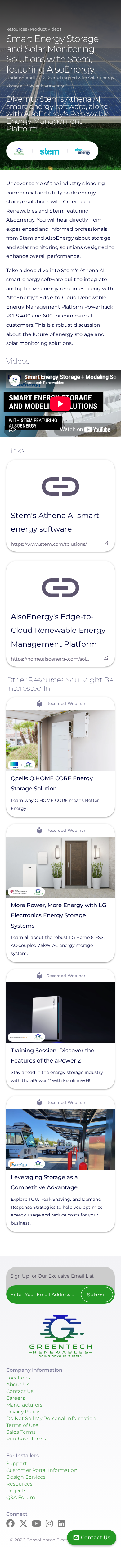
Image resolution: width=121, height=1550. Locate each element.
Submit (97, 1295)
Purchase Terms (26, 1439)
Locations (18, 1378)
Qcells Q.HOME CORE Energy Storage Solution (52, 783)
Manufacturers (24, 1405)
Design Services (26, 1477)
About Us (17, 1384)
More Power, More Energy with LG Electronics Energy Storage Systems (58, 915)
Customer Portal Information (42, 1470)
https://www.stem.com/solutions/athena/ (50, 544)
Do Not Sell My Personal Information (51, 1418)
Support (16, 1463)
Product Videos (45, 29)
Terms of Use (22, 1425)
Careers (15, 1398)
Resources (16, 29)
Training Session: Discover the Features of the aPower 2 (52, 1055)
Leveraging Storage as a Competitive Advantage (44, 1182)
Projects (16, 1491)
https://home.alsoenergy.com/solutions (50, 659)
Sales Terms (21, 1432)
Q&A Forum (20, 1497)
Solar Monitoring (46, 85)
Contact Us (20, 1391)
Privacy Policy (22, 1412)
